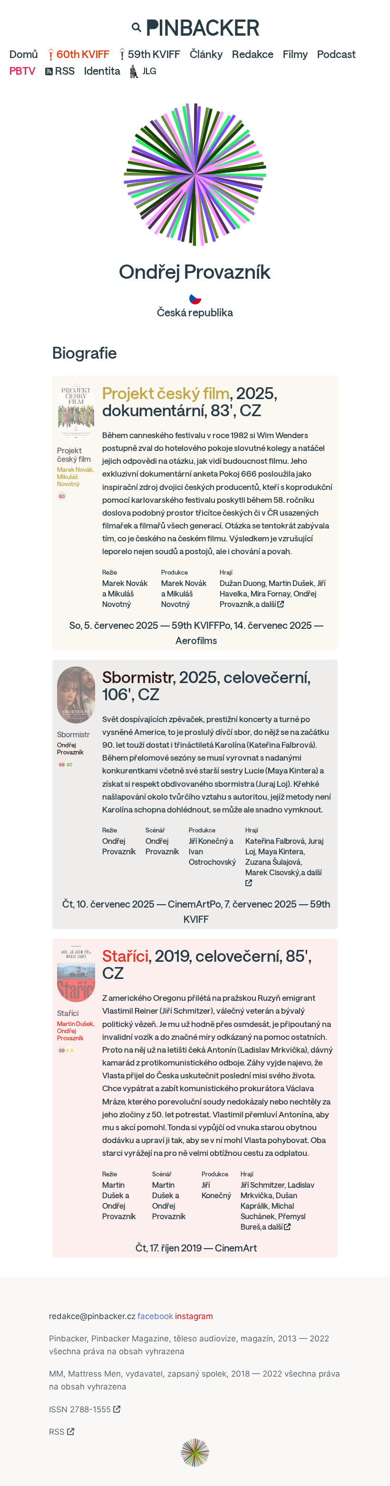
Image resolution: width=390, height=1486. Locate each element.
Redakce (252, 54)
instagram (194, 1316)
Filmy (295, 54)
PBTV (23, 71)
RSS (65, 71)
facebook (155, 1316)
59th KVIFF (154, 54)
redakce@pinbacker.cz (92, 1316)
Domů (24, 54)
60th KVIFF (83, 54)
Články (206, 54)
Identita (102, 71)
